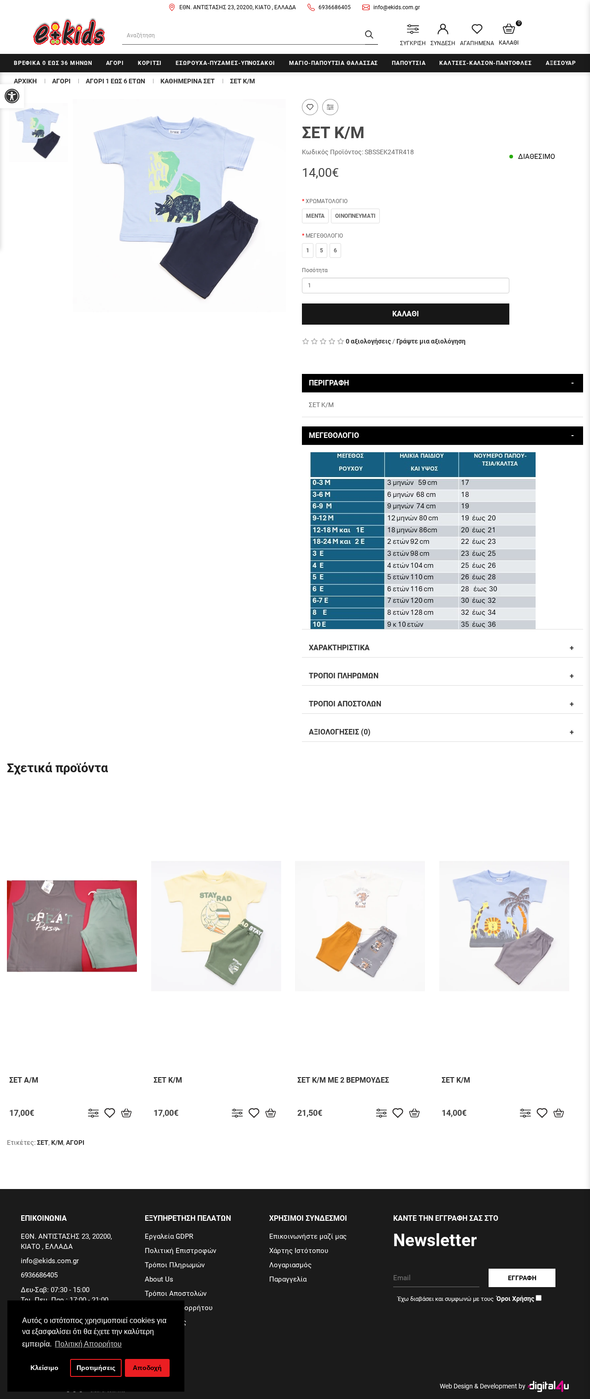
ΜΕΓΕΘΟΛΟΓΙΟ (324, 236)
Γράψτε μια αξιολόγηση (431, 341)
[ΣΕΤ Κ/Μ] (39, 132)
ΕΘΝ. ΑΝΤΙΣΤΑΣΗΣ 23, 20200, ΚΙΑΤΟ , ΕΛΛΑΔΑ (237, 7)
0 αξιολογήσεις (368, 341)
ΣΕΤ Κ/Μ (242, 81)
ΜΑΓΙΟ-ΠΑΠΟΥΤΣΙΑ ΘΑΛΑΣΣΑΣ (333, 63)
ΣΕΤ (42, 1142)
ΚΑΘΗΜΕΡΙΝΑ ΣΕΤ (187, 81)
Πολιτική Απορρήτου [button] (88, 1344)
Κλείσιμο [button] (44, 1367)
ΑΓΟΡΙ (115, 63)
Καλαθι (405, 313)
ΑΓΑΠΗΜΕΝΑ (477, 43)
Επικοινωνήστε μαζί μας (308, 1236)
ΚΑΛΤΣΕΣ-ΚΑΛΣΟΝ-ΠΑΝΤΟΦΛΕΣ (485, 63)
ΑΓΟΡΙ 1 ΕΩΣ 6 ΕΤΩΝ (115, 81)
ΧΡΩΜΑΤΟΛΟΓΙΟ (327, 201)
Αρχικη (25, 81)
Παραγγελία (288, 1279)
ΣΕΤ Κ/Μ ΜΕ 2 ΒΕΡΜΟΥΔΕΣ (343, 1080)
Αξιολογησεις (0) (340, 732)
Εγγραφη (522, 1278)
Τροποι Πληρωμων (343, 675)
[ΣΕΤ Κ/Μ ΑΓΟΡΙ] (180, 205)
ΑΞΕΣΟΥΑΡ (561, 63)
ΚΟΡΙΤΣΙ (150, 63)
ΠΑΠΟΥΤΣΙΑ (408, 63)
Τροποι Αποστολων (345, 704)
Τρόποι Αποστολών (175, 1293)
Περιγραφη (329, 383)
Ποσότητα (315, 270)
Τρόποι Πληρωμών (175, 1265)
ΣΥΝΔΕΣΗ (443, 43)
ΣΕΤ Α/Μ (23, 1080)
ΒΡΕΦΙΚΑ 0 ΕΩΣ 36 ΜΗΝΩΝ (53, 63)
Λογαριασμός (290, 1265)
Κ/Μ (57, 1142)
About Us (159, 1279)
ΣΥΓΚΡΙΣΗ (413, 43)
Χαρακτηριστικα (339, 647)
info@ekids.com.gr (396, 7)
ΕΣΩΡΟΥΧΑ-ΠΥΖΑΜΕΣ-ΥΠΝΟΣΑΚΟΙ (225, 63)
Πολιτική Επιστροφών (180, 1251)
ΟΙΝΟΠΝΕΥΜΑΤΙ (355, 216)
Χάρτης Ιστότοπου (298, 1251)
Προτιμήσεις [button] (96, 1367)
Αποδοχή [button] (147, 1367)
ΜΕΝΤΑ (315, 216)
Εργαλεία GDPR (169, 1236)
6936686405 (335, 7)
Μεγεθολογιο (334, 435)
